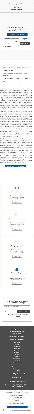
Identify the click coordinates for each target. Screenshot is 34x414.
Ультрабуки (17, 346)
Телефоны (17, 352)
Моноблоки (17, 348)
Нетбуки (17, 344)
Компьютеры (17, 358)
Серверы (17, 354)
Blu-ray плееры (17, 362)
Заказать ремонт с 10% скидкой (16, 166)
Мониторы (17, 356)
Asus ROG (17, 371)
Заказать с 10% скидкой (17, 34)
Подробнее (17, 202)
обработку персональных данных (21, 46)
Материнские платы (17, 365)
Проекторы (17, 360)
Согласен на (18, 46)
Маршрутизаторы (17, 367)
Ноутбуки (17, 342)
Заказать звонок (17, 9)
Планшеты (17, 350)
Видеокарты (17, 369)
